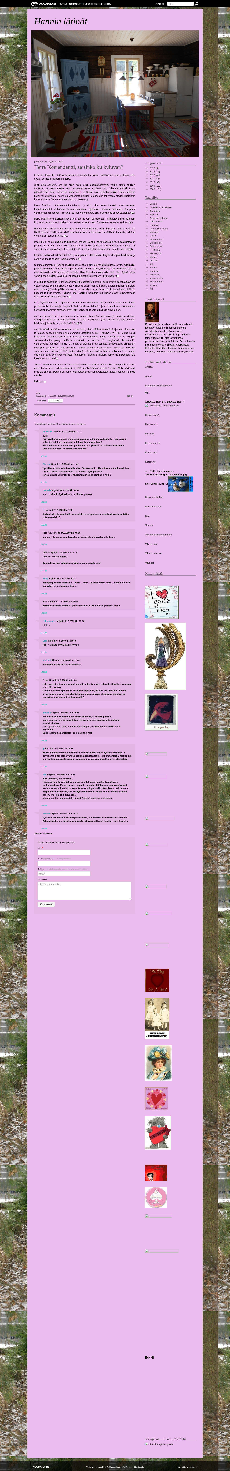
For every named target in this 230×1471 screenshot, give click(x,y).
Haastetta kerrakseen (161, 207)
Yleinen (153, 257)
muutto (153, 267)
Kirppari (154, 214)
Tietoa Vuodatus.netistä (96, 1467)
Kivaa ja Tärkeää (159, 218)
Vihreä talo (151, 544)
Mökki (153, 235)
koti (151, 264)
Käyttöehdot (127, 1467)
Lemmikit (154, 225)
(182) (155, 185)
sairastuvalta (156, 278)
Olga (45, 640)
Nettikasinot (74, 3)
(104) (155, 189)
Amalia (46, 813)
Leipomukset (156, 221)
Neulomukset (156, 239)
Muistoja (154, 232)
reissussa (155, 274)
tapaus (153, 285)
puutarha (154, 271)
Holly (45, 578)
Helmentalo (151, 424)
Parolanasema (153, 506)
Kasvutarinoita (152, 443)
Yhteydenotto (138, 1467)
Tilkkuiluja (155, 249)
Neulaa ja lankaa (154, 497)
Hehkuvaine (151, 415)
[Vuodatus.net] (41, 1467)
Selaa (90, 3)
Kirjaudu (160, 3)
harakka (47, 712)
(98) (155, 182)
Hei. (45, 774)
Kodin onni (151, 452)
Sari (147, 516)
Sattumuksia (55, 401)
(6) (154, 168)
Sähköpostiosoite (54, 858)
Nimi (40, 847)
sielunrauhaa (156, 281)
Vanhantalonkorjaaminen (158, 534)
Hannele (47, 490)
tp (44, 748)
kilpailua (154, 260)
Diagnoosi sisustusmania (158, 385)
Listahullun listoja (159, 228)
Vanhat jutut (156, 253)
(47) (155, 175)
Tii (44, 510)
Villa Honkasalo (153, 553)
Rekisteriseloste (113, 1467)
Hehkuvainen (49, 621)
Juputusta (155, 210)
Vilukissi (149, 562)
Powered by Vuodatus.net (187, 1467)
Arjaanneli (48, 431)
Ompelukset (156, 242)
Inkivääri (149, 433)
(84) (155, 178)
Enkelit (153, 203)
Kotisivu (63, 869)
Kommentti (42, 879)
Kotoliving (150, 461)
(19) (155, 171)
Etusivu (63, 3)
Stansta (46, 464)
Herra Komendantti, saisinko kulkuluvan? (78, 167)
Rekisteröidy (105, 3)
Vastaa (44, 455)
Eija (147, 392)
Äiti (151, 288)
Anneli (148, 376)
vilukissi (47, 660)
